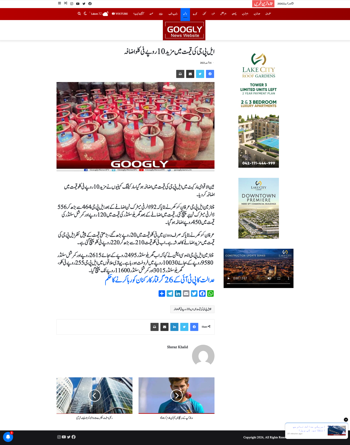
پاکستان (234, 14)
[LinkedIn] (174, 327)
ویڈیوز (161, 14)
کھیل (204, 14)
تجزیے (195, 14)
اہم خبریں (245, 14)
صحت (151, 14)
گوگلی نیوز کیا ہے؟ (138, 14)
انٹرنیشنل (223, 14)
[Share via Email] (190, 74)
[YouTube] (78, 4)
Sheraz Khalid (177, 347)
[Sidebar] (60, 3)
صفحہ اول (268, 14)
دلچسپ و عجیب (173, 14)
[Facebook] (90, 4)
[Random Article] (66, 3)
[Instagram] (72, 4)
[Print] (180, 74)
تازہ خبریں (257, 14)
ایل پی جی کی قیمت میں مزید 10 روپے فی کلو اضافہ (192, 309)
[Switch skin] (85, 14)
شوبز (213, 14)
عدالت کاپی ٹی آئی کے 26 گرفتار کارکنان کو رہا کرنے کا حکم (159, 280)
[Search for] (79, 14)
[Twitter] (84, 4)
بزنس (185, 14)
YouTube (121, 14)
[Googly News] (175, 30)
